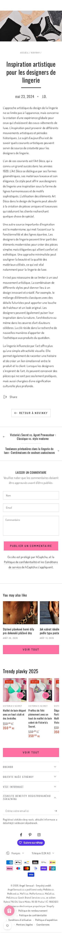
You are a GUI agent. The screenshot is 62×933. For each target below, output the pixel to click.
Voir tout (31, 649)
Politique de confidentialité (20, 562)
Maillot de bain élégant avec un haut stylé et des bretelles (14, 714)
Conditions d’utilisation (20, 919)
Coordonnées (43, 924)
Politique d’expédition (46, 919)
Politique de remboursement (33, 910)
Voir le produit (20, 695)
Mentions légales (24, 924)
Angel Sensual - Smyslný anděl (35, 885)
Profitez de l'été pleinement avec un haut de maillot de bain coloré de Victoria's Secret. (40, 718)
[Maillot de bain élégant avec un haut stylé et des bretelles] (15, 690)
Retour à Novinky (33, 413)
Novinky (35, 52)
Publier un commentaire (31, 546)
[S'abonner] (56, 811)
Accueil (24, 52)
